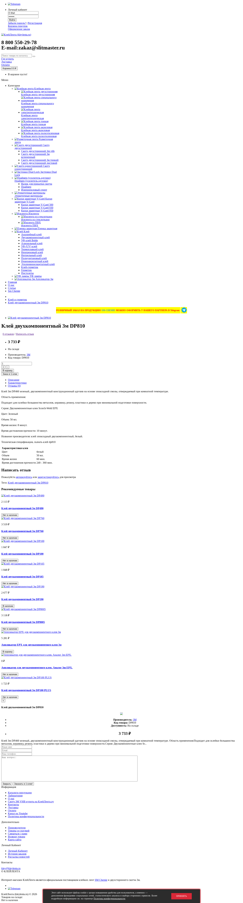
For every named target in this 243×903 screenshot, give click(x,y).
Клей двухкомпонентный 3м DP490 (22, 508)
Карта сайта (14, 839)
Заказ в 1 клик (10, 374)
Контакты (13, 804)
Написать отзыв (25, 334)
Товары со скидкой (18, 830)
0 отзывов (8, 334)
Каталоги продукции (20, 792)
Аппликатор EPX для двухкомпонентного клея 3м (31, 644)
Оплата (12, 810)
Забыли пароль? (17, 23)
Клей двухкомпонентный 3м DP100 (22, 553)
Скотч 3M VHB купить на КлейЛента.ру (31, 801)
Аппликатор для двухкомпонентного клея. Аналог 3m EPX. (37, 667)
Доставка (13, 807)
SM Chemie (101, 880)
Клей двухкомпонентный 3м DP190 (22, 599)
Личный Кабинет (18, 850)
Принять (181, 896)
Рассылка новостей (19, 856)
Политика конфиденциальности (26, 816)
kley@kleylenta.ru (10, 868)
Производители (17, 827)
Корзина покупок (18, 26)
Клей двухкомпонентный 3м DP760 (22, 531)
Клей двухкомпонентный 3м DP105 (22, 576)
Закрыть (7, 784)
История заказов (17, 853)
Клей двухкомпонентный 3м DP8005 (23, 622)
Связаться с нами (17, 833)
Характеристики (17, 382)
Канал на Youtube (18, 813)
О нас (11, 798)
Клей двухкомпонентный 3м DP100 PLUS (26, 690)
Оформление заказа (19, 29)
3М (28, 354)
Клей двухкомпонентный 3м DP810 (28, 302)
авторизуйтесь (24, 477)
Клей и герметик (17, 299)
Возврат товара (16, 836)
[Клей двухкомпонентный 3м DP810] (29, 317)
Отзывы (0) (14, 385)
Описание (13, 379)
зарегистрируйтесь (48, 477)
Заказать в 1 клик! (23, 784)
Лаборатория (15, 795)
